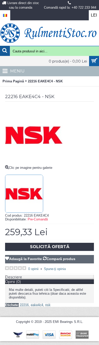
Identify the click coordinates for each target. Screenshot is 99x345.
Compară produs (60, 259)
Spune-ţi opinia (55, 269)
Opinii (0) (13, 281)
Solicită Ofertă (49, 246)
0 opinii (33, 269)
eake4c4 (37, 305)
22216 (24, 305)
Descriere (13, 277)
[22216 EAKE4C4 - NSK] (34, 163)
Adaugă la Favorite (25, 259)
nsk (48, 305)
